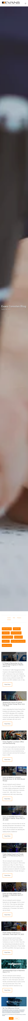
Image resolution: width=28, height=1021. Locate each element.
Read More (7, 684)
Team (5, 633)
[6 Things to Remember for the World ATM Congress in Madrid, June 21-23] (14, 656)
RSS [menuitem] (14, 617)
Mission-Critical (7, 645)
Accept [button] (11, 1018)
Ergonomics (18, 637)
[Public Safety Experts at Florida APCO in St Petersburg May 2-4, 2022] (14, 847)
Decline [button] (16, 1018)
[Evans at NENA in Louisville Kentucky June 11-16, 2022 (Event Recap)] (14, 771)
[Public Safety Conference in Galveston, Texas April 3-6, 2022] (14, 926)
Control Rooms (16, 633)
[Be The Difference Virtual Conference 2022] (14, 1001)
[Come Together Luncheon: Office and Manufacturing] (14, 735)
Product (5, 641)
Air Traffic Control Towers (18, 641)
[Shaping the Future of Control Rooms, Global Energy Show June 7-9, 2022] (14, 696)
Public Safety (7, 628)
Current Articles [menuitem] (9, 619)
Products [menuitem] (19, 617)
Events (16, 628)
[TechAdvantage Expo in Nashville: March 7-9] (14, 964)
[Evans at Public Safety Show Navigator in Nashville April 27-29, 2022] (14, 887)
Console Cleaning (7, 637)
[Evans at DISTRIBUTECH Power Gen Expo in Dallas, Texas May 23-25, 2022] (14, 810)
